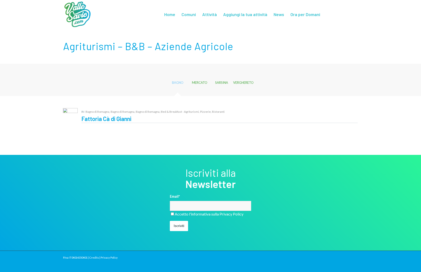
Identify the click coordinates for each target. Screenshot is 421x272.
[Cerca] (328, 14)
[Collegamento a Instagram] (354, 14)
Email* (175, 196)
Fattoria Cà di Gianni (106, 118)
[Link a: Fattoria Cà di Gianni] (70, 115)
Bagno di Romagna (97, 111)
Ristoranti (218, 111)
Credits (94, 257)
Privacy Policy (231, 214)
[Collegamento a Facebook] (347, 14)
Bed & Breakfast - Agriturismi (180, 111)
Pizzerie (205, 111)
